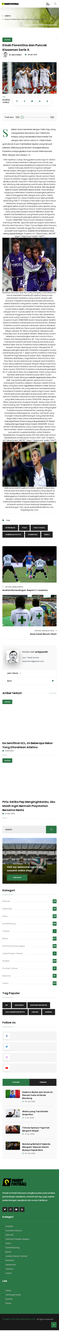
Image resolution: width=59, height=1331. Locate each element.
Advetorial (7, 908)
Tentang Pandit (13, 1294)
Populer (16, 1082)
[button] (7, 89)
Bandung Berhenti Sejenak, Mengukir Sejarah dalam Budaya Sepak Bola (36, 1147)
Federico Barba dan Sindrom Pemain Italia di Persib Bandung (37, 1095)
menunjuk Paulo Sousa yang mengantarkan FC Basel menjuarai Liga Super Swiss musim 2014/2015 (29, 422)
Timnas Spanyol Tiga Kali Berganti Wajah (35, 1129)
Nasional (6, 975)
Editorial (6, 901)
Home (8, 1290)
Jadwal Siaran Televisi (12, 953)
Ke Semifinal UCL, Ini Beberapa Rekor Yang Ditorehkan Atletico (27, 745)
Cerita (8, 16)
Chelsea (35, 1012)
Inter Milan (10, 528)
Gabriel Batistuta (13, 534)
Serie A (47, 534)
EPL (6, 1005)
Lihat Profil (13, 673)
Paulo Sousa (39, 528)
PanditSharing (8, 923)
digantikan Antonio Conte (36, 385)
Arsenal (48, 1012)
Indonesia (19, 1005)
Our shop (17, 877)
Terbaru (6, 931)
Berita (5, 938)
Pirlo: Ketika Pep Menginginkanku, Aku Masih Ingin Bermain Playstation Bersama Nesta (28, 806)
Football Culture (10, 968)
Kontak (8, 1299)
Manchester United (38, 1005)
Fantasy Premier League (13, 946)
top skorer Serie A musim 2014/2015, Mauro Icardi (30, 188)
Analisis (6, 961)
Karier (8, 1303)
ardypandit (41, 651)
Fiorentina (32, 534)
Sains (4, 916)
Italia (24, 528)
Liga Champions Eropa (15, 1012)
